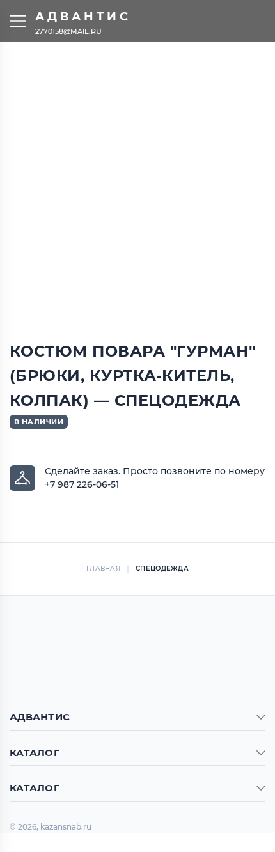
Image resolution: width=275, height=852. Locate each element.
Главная (103, 568)
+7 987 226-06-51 (82, 484)
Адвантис (83, 17)
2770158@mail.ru (68, 30)
